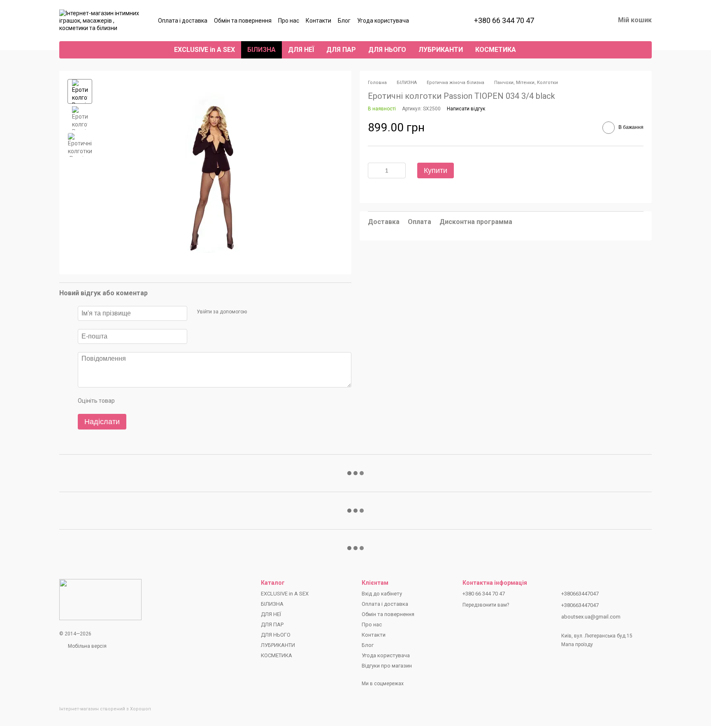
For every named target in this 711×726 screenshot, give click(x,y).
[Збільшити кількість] (399, 170)
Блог (344, 20)
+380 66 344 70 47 (504, 20)
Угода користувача (383, 20)
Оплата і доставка (182, 20)
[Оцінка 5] (180, 401)
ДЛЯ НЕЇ (301, 50)
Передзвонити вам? (485, 605)
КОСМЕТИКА (495, 50)
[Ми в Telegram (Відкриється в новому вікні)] (433, 20)
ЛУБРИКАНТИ (440, 50)
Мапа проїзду (577, 644)
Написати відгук (466, 109)
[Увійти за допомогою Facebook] (255, 312)
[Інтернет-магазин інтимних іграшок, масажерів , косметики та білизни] (100, 599)
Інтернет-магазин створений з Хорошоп (105, 709)
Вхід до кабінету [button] (382, 594)
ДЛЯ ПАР (341, 50)
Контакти (318, 20)
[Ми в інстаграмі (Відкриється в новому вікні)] (423, 20)
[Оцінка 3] (154, 401)
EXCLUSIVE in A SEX (204, 50)
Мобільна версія (87, 646)
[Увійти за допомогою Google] (269, 312)
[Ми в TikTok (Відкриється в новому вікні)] (442, 20)
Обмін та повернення (243, 20)
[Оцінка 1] (128, 401)
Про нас (288, 20)
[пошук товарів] (537, 49)
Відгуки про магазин (387, 666)
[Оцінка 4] (167, 401)
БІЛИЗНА (261, 50)
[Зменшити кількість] (374, 170)
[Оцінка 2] (141, 401)
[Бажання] (565, 20)
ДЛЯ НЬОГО (387, 50)
